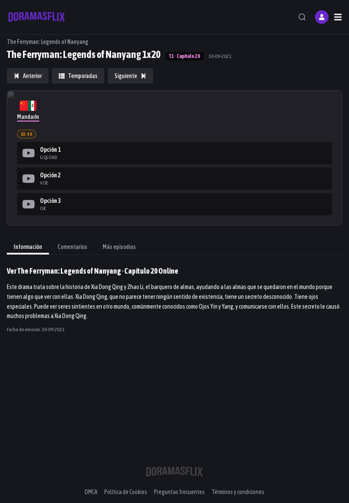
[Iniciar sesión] (322, 17)
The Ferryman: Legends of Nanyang (47, 41)
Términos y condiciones (238, 492)
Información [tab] (28, 246)
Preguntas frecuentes (179, 492)
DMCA (91, 492)
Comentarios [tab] (72, 246)
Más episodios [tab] (119, 246)
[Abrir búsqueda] (302, 17)
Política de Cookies (125, 492)
